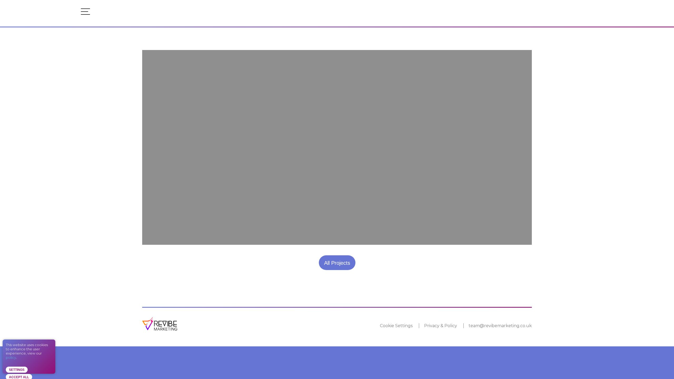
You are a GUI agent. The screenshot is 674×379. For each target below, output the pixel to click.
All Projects (337, 263)
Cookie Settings (396, 325)
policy (11, 357)
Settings (16, 370)
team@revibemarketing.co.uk (500, 325)
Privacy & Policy (440, 325)
